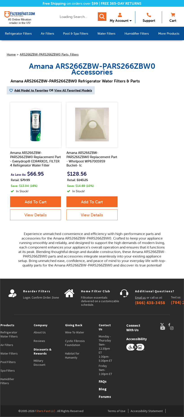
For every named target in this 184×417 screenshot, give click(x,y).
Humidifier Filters (7, 381)
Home (11, 54)
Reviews (39, 341)
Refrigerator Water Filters (9, 334)
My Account (119, 20)
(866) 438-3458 (150, 302)
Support (149, 20)
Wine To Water (74, 332)
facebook (173, 324)
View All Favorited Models (73, 90)
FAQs (103, 381)
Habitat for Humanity (72, 355)
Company (40, 325)
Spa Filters (7, 370)
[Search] (102, 16)
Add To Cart (35, 201)
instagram (176, 328)
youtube (165, 328)
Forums (105, 396)
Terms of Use (116, 411)
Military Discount (39, 363)
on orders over (70, 3)
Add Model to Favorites (31, 90)
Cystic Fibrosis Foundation (75, 343)
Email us (140, 297)
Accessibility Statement (147, 411)
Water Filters (9, 353)
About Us (40, 332)
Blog (103, 389)
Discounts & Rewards (42, 351)
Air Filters (6, 345)
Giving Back (73, 325)
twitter (164, 324)
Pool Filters (8, 362)
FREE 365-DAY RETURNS (121, 3)
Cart (172, 20)
